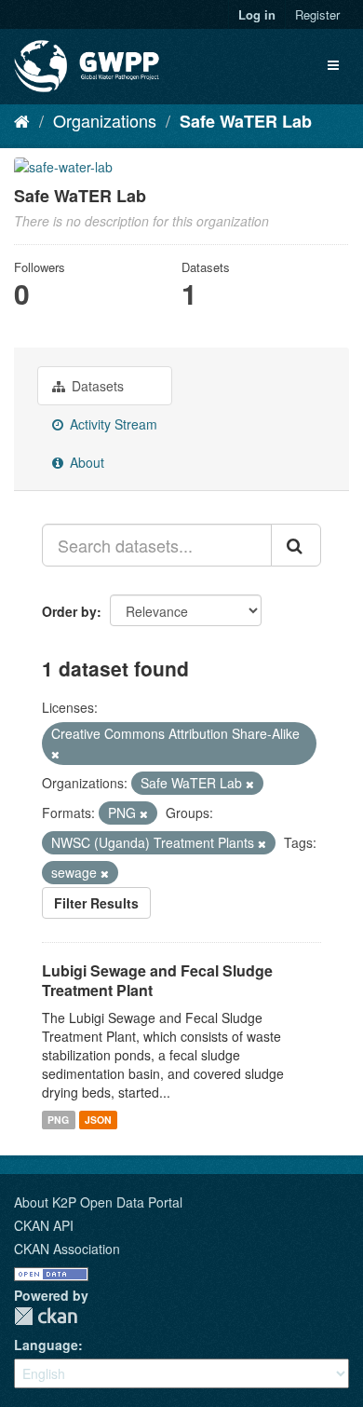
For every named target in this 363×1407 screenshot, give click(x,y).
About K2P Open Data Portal (98, 1202)
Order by (69, 611)
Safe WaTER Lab (246, 121)
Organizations (104, 120)
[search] (296, 545)
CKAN (45, 1316)
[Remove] (55, 753)
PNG (58, 1120)
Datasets (96, 385)
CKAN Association (67, 1248)
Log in (257, 14)
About (85, 462)
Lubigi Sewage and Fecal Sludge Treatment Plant (157, 980)
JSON (98, 1120)
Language (46, 1344)
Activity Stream (111, 424)
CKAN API (44, 1225)
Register (317, 14)
